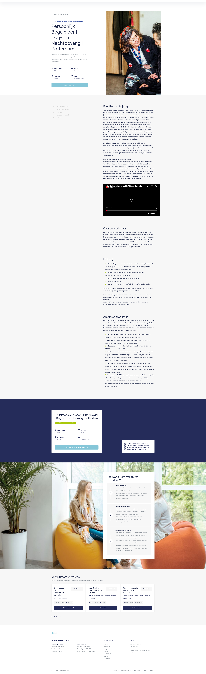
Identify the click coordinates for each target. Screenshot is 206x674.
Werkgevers (107, 653)
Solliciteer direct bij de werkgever (76, 447)
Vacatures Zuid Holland (58, 646)
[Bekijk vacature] (68, 598)
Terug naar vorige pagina (60, 14)
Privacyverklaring (148, 670)
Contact (106, 656)
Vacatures (107, 646)
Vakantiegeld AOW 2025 (84, 649)
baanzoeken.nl (142, 653)
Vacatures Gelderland (58, 649)
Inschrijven (107, 658)
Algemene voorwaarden (136, 670)
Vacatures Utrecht (57, 651)
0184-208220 (134, 646)
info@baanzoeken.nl (135, 644)
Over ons (106, 651)
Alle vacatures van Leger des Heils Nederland (68, 21)
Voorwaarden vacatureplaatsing (121, 670)
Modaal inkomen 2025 (83, 646)
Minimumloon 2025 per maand (86, 651)
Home (106, 644)
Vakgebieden (108, 649)
